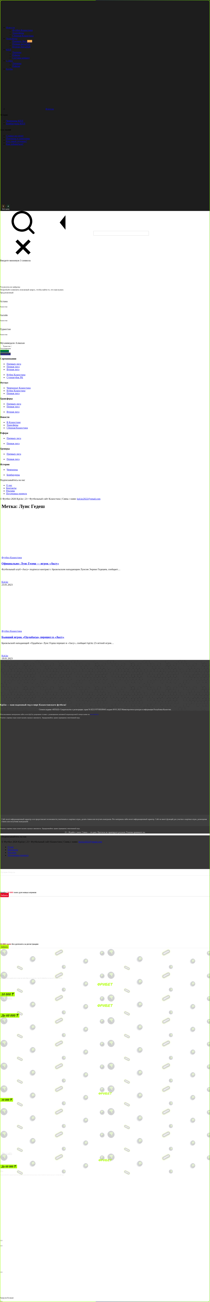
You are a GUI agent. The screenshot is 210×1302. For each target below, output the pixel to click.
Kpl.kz (5, 582)
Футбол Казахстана (12, 557)
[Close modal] (1, 1240)
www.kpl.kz (94, 714)
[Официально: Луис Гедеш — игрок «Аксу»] (34, 554)
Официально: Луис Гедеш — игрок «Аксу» (30, 563)
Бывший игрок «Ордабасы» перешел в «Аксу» (33, 637)
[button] (7, 994)
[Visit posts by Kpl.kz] (5, 579)
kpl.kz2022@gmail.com (88, 499)
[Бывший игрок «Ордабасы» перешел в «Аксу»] (34, 628)
